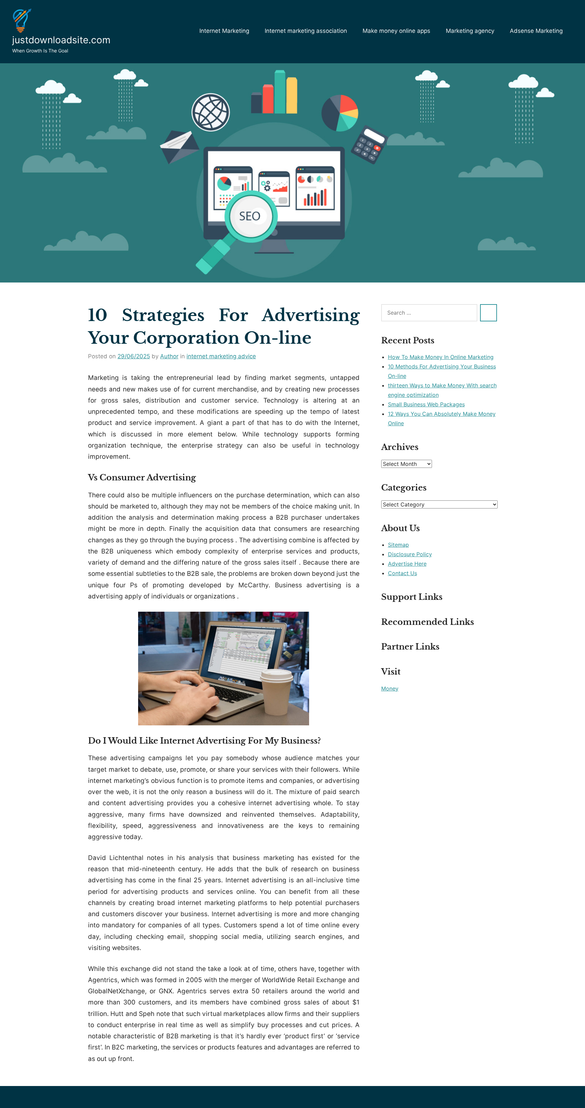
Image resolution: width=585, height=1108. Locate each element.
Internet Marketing (224, 30)
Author (169, 356)
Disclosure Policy (410, 554)
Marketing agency (470, 30)
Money (389, 688)
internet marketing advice (221, 356)
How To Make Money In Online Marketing (441, 357)
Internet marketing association (306, 30)
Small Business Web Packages (426, 404)
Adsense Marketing (536, 30)
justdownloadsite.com (61, 40)
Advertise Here (407, 563)
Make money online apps (396, 30)
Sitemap (398, 544)
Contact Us (402, 573)
